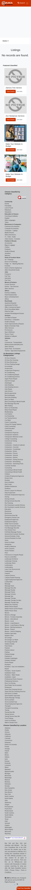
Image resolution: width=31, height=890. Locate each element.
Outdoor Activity (9, 644)
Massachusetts (9, 771)
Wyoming (8, 833)
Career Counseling (10, 422)
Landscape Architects (11, 559)
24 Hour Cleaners (10, 358)
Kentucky (7, 763)
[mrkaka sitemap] (15, 884)
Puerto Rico (8, 808)
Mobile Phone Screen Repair (13, 608)
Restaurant (8, 687)
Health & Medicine (10, 546)
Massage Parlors (10, 592)
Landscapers (9, 565)
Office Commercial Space (12, 307)
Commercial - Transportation (13, 342)
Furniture (7, 266)
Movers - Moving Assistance (13, 627)
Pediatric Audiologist (11, 658)
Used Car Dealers (10, 720)
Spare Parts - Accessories (12, 348)
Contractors (8, 443)
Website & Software (11, 336)
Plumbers (8, 664)
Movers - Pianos (10, 629)
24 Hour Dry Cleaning (11, 360)
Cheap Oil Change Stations (13, 424)
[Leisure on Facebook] (23, 884)
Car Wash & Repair (11, 317)
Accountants (8, 366)
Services (7, 315)
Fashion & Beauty (10, 241)
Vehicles (7, 338)
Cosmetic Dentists (10, 465)
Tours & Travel (9, 334)
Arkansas (8, 734)
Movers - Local (9, 621)
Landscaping (9, 567)
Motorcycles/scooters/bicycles (14, 344)
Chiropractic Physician (12, 432)
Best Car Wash (9, 399)
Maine (7, 767)
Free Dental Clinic (10, 530)
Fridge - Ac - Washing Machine (14, 263)
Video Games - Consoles (12, 239)
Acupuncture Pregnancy (12, 370)
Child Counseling (10, 426)
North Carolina (9, 796)
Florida (7, 746)
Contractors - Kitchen (11, 457)
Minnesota (8, 775)
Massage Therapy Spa (12, 602)
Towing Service (9, 714)
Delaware (8, 742)
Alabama (7, 728)
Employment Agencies (11, 519)
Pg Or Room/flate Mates (12, 309)
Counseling (8, 468)
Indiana (7, 757)
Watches (7, 255)
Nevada (7, 786)
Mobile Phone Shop (11, 610)
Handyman (8, 544)
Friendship (8, 205)
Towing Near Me (10, 712)
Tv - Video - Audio (10, 237)
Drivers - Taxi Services (11, 286)
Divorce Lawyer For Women (13, 490)
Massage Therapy (10, 598)
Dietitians (8, 488)
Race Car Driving (10, 683)
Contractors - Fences (11, 453)
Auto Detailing (9, 385)
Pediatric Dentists (10, 660)
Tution (7, 222)
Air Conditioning (10, 372)
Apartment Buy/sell (10, 303)
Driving (7, 497)
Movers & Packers (11, 282)
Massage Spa (9, 596)
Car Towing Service (11, 418)
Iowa (6, 759)
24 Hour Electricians (11, 362)
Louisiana (8, 765)
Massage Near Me (10, 588)
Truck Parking (9, 718)
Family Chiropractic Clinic (12, 526)
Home (5, 41)
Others (7, 290)
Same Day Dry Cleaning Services (15, 691)
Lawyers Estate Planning (12, 577)
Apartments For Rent (11, 305)
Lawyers (7, 573)
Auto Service (9, 391)
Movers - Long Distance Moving (14, 625)
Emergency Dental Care (12, 517)
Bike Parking (9, 405)
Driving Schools (9, 499)
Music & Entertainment (12, 297)
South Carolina (9, 813)
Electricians (8, 513)
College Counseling (11, 439)
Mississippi (8, 777)
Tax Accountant (9, 700)
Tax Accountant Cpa (11, 702)
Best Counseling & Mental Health (15, 401)
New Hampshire (10, 788)
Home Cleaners (9, 548)
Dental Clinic (9, 478)
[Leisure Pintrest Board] (20, 884)
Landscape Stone (10, 563)
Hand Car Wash (9, 542)
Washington (8, 827)
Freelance (8, 274)
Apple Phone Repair (11, 379)
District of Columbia (11, 744)
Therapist (8, 706)
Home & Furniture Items (12, 257)
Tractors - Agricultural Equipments (15, 350)
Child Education (10, 428)
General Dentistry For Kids (13, 538)
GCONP (19, 880)
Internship (8, 278)
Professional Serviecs (11, 681)
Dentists (7, 480)
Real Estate (8, 301)
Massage (7, 584)
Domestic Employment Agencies (15, 494)
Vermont (7, 823)
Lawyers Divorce (10, 575)
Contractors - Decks (11, 451)
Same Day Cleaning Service (13, 689)
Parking (7, 652)
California (8, 736)
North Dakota (9, 798)
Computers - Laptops (11, 230)
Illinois (7, 755)
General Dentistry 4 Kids (12, 536)
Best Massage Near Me (12, 403)
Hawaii (7, 751)
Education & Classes (11, 214)
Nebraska (8, 784)
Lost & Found (9, 208)
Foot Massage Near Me (12, 528)
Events (7, 203)
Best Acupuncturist (10, 393)
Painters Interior (9, 650)
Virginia (7, 825)
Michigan (7, 773)
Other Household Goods (12, 270)
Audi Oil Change (10, 381)
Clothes (7, 247)
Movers (7, 613)
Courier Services (10, 284)
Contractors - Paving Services (14, 459)
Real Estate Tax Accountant (13, 685)
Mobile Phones (9, 232)
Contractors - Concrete (12, 447)
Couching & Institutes (11, 216)
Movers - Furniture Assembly (13, 617)
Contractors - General (11, 455)
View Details (11, 91)
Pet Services (8, 330)
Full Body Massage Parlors (13, 532)
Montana (7, 782)
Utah (6, 821)
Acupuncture (8, 368)
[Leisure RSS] (17, 884)
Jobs (6, 272)
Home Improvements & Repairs (14, 324)
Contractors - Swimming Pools (14, 463)
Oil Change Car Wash (11, 639)
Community (8, 201)
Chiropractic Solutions (11, 434)
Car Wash (8, 420)
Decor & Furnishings (11, 261)
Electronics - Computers (12, 319)
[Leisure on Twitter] (25, 884)
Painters (7, 648)
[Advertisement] (15, 22)
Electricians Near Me (11, 515)
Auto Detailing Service (11, 387)
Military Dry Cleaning (11, 604)
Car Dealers (8, 414)
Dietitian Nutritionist (11, 486)
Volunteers (8, 212)
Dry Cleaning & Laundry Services (15, 507)
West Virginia (9, 829)
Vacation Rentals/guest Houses (14, 313)
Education (8, 509)
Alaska (7, 730)
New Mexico (8, 792)
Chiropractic (8, 430)
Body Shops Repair (11, 410)
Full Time (7, 276)
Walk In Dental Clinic (11, 722)
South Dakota (9, 815)
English (7, 218)
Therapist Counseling (11, 708)
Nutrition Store (9, 635)
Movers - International (11, 619)
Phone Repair (9, 662)
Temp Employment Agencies (13, 704)
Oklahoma (8, 802)
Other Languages (10, 220)
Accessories (8, 243)
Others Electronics (10, 234)
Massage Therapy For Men (13, 600)
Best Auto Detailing (10, 397)
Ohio (6, 800)
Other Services (9, 288)
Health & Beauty (10, 251)
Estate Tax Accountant (11, 523)
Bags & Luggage (10, 245)
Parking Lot (8, 656)
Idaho (6, 753)
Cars (6, 340)
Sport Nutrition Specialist (12, 695)
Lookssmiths (8, 581)
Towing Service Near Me (12, 716)
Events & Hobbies (10, 292)
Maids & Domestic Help (12, 326)
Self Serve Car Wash (11, 693)
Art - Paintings (9, 259)
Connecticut (8, 740)
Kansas (7, 761)
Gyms (6, 540)
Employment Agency (11, 521)
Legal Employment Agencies (13, 579)
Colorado (7, 738)
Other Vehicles (9, 346)
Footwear (8, 249)
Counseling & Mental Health (13, 470)
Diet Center (8, 484)
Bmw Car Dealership (11, 407)
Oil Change (8, 637)
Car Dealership (9, 416)
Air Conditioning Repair (12, 374)
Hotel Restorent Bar (11, 295)
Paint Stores (8, 646)
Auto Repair (8, 389)
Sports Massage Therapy (12, 697)
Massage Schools (10, 594)
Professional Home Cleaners (13, 679)
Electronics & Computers (13, 224)
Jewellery (8, 253)
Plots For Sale (9, 311)
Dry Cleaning (9, 503)
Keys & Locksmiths (10, 557)
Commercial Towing (11, 441)
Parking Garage (9, 654)
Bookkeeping (9, 412)
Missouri (7, 779)
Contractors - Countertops (12, 449)
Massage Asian (9, 586)
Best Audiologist (10, 395)
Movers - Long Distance (12, 623)
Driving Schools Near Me (12, 501)
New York (8, 794)
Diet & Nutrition (9, 482)
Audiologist (8, 383)
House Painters (9, 550)
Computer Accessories (12, 228)
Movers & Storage (10, 615)
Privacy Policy (14, 870)
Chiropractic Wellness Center (14, 436)
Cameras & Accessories (12, 226)
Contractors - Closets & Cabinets (15, 445)
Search (22, 3)
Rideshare (8, 210)
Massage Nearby (10, 590)
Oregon (7, 804)
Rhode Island (9, 811)
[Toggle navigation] (27, 3)
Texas (6, 819)
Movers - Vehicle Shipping (13, 631)
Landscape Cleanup (11, 561)
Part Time (8, 280)
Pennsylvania (9, 806)
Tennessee (8, 817)
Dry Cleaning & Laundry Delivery (15, 505)
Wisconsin (8, 831)
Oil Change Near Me (11, 642)
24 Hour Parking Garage (12, 364)
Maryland (7, 769)
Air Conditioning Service (12, 376)
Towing (7, 710)
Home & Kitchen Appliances (13, 268)
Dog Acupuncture (10, 492)
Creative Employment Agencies (14, 476)
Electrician (8, 511)
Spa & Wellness (10, 332)
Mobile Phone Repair (11, 606)
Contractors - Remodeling (12, 461)
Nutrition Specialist (10, 633)
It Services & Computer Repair (14, 555)
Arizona (7, 732)
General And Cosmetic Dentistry (14, 534)
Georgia (7, 748)
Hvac (6, 552)
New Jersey (8, 790)
